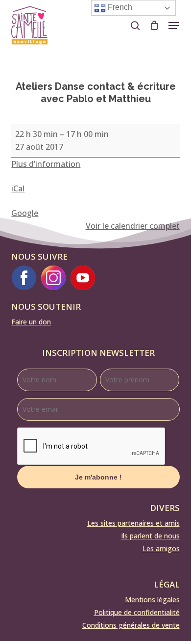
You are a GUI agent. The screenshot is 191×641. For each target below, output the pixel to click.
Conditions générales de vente (131, 625)
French (119, 7)
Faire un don (31, 321)
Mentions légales (152, 599)
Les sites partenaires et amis (133, 523)
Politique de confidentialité (137, 612)
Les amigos (161, 548)
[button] (173, 25)
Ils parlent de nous (150, 535)
